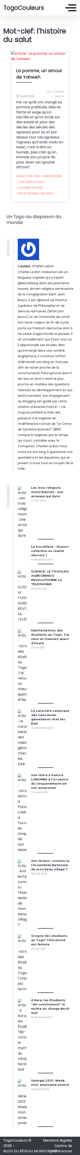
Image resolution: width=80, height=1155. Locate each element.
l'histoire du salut (31, 182)
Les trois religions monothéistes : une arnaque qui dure (47, 492)
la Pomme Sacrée (29, 188)
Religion (46, 193)
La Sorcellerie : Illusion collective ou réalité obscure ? (49, 551)
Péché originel (28, 193)
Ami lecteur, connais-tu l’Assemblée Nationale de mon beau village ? (50, 865)
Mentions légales (57, 1140)
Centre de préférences (61, 1148)
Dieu (36, 176)
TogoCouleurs (24, 8)
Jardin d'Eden (51, 176)
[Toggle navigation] (70, 7)
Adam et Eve (24, 176)
